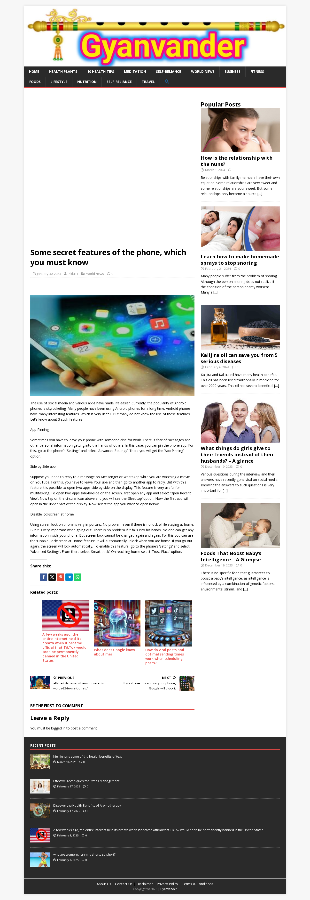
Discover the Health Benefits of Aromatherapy (87, 805)
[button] (167, 82)
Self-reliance (168, 71)
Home (34, 71)
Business (232, 71)
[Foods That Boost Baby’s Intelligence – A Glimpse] (240, 545)
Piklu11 (73, 273)
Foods (35, 81)
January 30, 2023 (49, 273)
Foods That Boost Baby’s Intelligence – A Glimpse (231, 556)
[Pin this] (60, 577)
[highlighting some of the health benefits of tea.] (40, 766)
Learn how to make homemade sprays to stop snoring (240, 259)
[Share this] (43, 577)
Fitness (257, 71)
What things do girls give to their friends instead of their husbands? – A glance (237, 454)
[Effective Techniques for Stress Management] (40, 791)
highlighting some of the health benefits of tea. (87, 756)
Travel (148, 81)
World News (203, 71)
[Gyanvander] (155, 63)
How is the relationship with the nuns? (237, 161)
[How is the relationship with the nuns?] (240, 149)
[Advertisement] (112, 130)
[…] (259, 193)
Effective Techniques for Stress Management (86, 781)
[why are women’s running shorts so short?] (40, 864)
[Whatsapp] (77, 577)
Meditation (135, 71)
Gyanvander (168, 889)
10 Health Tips (100, 71)
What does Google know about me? (114, 651)
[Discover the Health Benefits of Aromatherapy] (40, 815)
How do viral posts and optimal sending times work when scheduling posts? (164, 656)
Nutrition (87, 81)
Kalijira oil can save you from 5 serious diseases (239, 358)
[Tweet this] (52, 577)
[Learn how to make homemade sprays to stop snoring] (240, 248)
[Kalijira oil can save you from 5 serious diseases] (240, 346)
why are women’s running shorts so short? (84, 854)
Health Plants (63, 71)
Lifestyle (59, 81)
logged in (58, 728)
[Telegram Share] (69, 577)
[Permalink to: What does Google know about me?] (117, 623)
